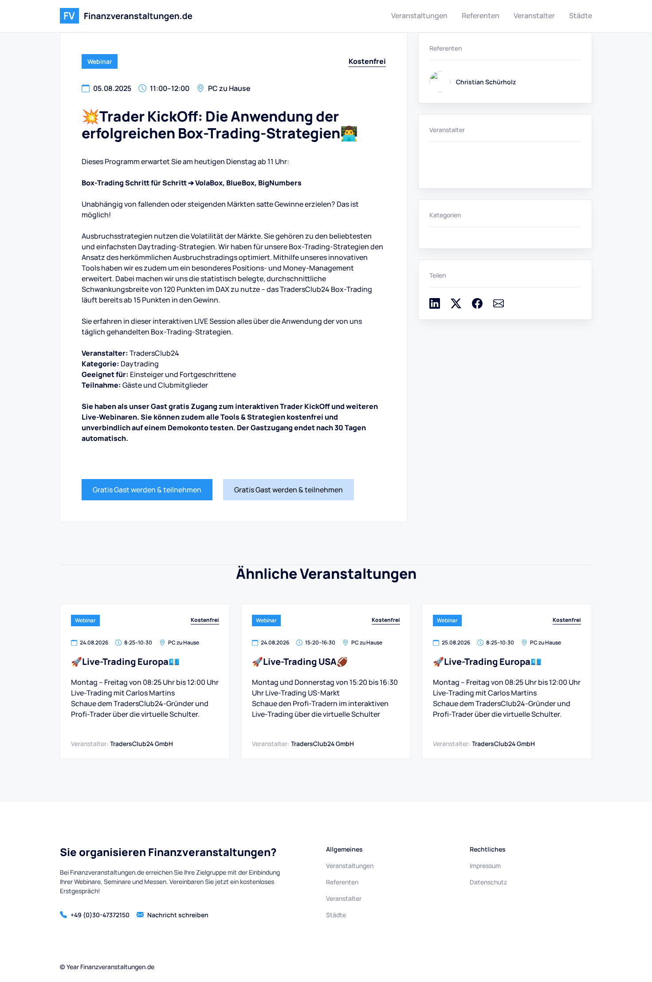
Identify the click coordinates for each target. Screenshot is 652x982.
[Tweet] (456, 306)
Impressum (485, 865)
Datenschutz (488, 882)
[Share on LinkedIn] (434, 306)
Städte (580, 15)
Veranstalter (534, 15)
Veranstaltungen (419, 15)
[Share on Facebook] (477, 306)
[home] (126, 16)
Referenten (480, 15)
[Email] (498, 306)
